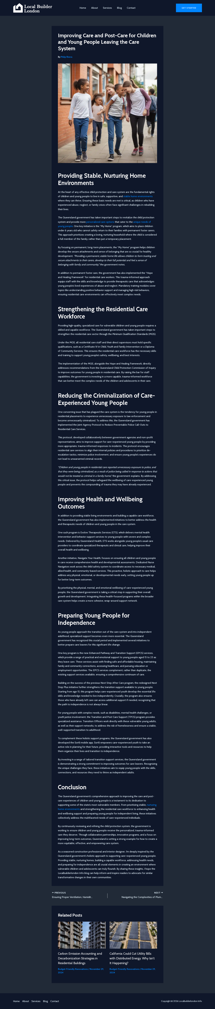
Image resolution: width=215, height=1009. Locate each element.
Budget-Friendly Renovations (73, 969)
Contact (131, 7)
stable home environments (138, 196)
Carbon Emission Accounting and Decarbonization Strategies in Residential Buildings (80, 958)
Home (82, 7)
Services (107, 7)
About (94, 7)
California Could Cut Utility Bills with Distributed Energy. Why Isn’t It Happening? (132, 958)
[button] (189, 8)
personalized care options (100, 221)
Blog (119, 7)
